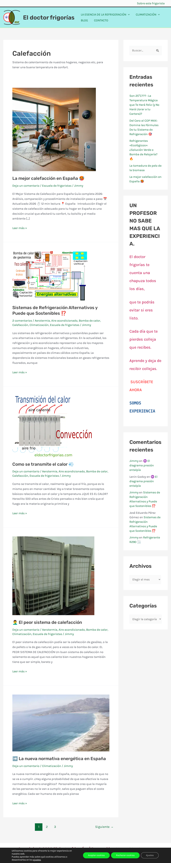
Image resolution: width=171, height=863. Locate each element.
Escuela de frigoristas (56, 185)
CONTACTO (101, 20)
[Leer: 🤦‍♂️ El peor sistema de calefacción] (53, 575)
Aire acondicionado (64, 320)
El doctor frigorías (48, 17)
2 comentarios (22, 320)
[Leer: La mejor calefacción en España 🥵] (54, 129)
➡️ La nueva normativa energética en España (59, 758)
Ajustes (150, 855)
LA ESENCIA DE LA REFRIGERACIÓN (103, 14)
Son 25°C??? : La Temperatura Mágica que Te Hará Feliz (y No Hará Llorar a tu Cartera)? (144, 105)
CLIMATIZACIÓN (146, 14)
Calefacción (20, 325)
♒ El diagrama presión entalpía (141, 465)
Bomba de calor (89, 320)
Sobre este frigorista (151, 3)
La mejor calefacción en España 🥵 (48, 178)
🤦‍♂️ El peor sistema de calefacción (47, 622)
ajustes (37, 859)
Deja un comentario (25, 185)
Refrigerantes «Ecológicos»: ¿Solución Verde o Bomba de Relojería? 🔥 (143, 150)
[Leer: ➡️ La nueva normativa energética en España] (60, 723)
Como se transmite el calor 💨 (43, 464)
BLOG (84, 20)
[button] (128, 15)
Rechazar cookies (125, 855)
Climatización (39, 325)
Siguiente (104, 827)
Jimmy (133, 461)
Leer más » (19, 228)
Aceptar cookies (96, 855)
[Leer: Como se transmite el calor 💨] (52, 426)
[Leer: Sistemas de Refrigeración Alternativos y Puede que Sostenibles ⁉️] (50, 275)
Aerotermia (42, 320)
